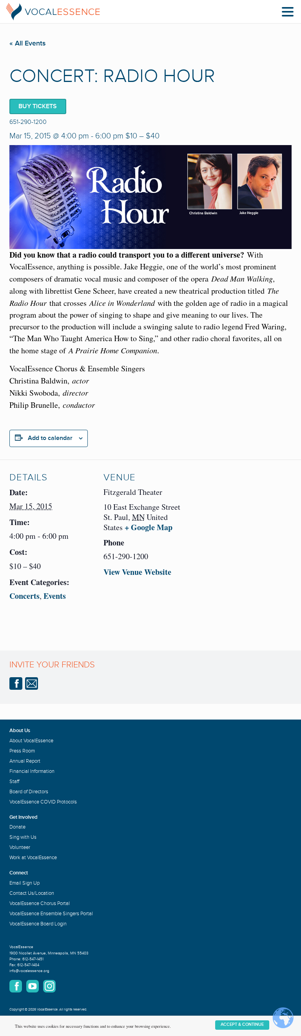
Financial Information (31, 771)
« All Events (27, 43)
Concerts (24, 596)
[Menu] (289, 13)
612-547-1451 (33, 959)
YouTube (32, 986)
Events (55, 596)
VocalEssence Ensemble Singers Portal (51, 914)
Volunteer (19, 847)
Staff (14, 781)
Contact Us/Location (31, 893)
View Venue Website (137, 572)
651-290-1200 (28, 122)
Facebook (15, 683)
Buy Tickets (37, 106)
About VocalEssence (31, 741)
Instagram (49, 986)
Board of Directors (28, 792)
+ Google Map (148, 527)
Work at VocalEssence (33, 857)
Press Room (22, 751)
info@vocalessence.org (29, 971)
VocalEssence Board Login (38, 924)
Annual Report (24, 761)
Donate (17, 827)
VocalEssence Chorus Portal (39, 903)
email (31, 683)
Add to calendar (50, 438)
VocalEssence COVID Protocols (43, 802)
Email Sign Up (24, 883)
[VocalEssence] (53, 12)
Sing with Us (22, 837)
